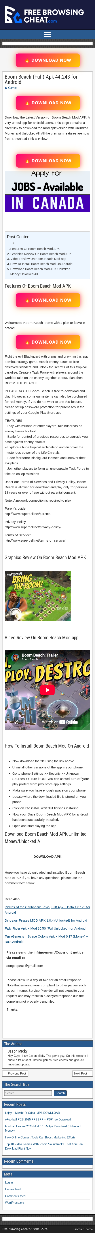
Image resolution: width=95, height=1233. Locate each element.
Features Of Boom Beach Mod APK (35, 249)
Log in (9, 1182)
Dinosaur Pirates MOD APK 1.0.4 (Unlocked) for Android (46, 920)
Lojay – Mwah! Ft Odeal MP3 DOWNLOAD (32, 1112)
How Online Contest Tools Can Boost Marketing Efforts (40, 1137)
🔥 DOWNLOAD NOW (48, 60)
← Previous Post (15, 1073)
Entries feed (13, 1189)
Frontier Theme (83, 1229)
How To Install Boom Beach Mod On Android (41, 264)
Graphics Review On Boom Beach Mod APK (41, 254)
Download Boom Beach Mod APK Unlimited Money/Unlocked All (40, 271)
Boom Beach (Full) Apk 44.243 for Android (41, 79)
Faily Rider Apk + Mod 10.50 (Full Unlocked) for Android (45, 928)
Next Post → (82, 1073)
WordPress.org (14, 1202)
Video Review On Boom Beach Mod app (38, 259)
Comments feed (15, 1196)
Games (12, 87)
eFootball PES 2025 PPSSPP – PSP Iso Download (38, 1119)
